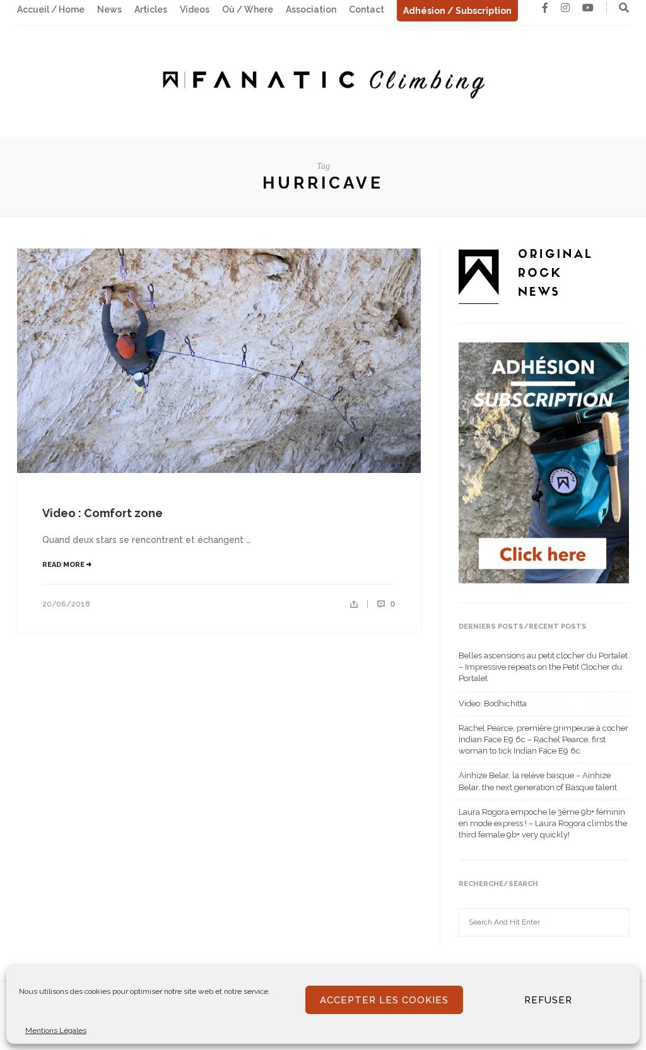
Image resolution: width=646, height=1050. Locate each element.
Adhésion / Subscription (457, 11)
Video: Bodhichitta (493, 703)
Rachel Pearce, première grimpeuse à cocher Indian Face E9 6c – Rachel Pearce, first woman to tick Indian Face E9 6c (543, 739)
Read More (64, 564)
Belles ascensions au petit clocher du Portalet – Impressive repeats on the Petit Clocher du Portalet (543, 667)
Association (311, 9)
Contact (366, 9)
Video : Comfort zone (102, 513)
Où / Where (247, 9)
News (109, 9)
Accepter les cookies (384, 1000)
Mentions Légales (55, 1030)
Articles (150, 9)
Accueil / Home (51, 9)
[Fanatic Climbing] (323, 80)
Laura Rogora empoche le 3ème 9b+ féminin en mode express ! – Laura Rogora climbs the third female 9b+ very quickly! (543, 823)
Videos (194, 9)
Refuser (548, 1000)
